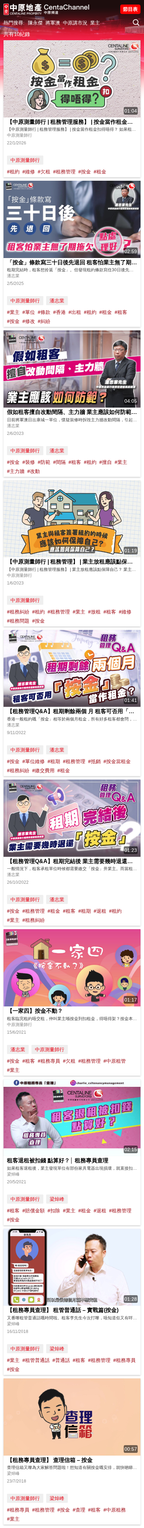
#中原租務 (114, 1510)
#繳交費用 (43, 770)
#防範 (44, 462)
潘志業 (57, 300)
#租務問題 (18, 621)
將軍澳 (52, 23)
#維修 (28, 171)
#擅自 (105, 462)
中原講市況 (75, 23)
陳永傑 (35, 23)
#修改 (28, 321)
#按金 (84, 171)
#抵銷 (94, 761)
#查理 (79, 1510)
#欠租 (44, 171)
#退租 (100, 911)
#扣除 (54, 1210)
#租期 (54, 761)
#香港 (59, 312)
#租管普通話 (36, 1360)
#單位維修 (33, 761)
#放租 (94, 612)
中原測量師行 (25, 160)
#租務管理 (64, 171)
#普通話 (61, 1360)
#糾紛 (44, 321)
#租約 (13, 171)
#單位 (28, 312)
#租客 (121, 312)
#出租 (75, 312)
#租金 (100, 171)
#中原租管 (114, 1061)
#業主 (13, 312)
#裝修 (28, 462)
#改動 (33, 471)
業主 (95, 23)
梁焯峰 (57, 1199)
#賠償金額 (33, 1210)
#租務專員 (49, 1061)
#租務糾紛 (18, 612)
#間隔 (59, 462)
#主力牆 (15, 471)
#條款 (44, 312)
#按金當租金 (117, 761)
